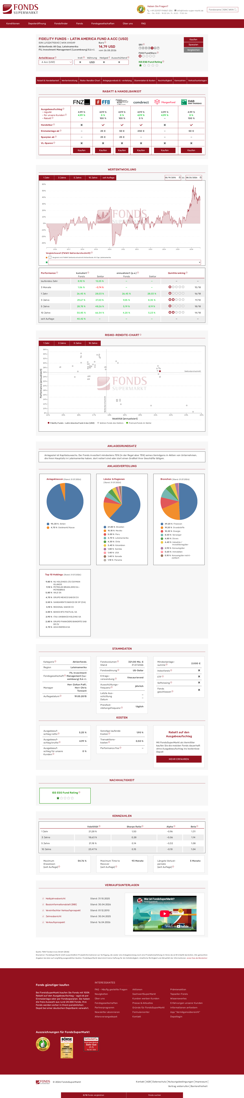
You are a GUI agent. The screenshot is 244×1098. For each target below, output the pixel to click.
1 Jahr (46, 177)
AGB (148, 1081)
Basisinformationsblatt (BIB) (61, 904)
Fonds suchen (154, 1095)
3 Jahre (62, 177)
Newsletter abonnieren (107, 1012)
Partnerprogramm (104, 1007)
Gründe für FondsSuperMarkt (148, 1007)
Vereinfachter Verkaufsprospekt (63, 910)
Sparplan (193, 44)
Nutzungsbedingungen (181, 1081)
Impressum (201, 1081)
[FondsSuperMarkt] (20, 9)
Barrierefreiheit (199, 1086)
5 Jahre (77, 177)
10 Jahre (93, 177)
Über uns (128, 23)
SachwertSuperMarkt (144, 994)
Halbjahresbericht (55, 898)
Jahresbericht (53, 916)
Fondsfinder (61, 23)
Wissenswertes (178, 998)
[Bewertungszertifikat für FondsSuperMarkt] (142, 9)
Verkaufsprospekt (55, 922)
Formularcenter (140, 1012)
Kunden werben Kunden (145, 998)
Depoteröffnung (37, 23)
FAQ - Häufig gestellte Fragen (111, 989)
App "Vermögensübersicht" (185, 1012)
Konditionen (13, 23)
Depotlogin (176, 1016)
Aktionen (137, 989)
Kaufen (193, 39)
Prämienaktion (178, 989)
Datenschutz (159, 1081)
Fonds (79, 23)
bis (183, 178)
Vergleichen (193, 50)
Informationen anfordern (183, 1007)
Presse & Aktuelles (142, 1003)
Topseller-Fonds (179, 994)
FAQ (143, 23)
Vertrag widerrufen (178, 1086)
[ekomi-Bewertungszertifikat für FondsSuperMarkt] (43, 1044)
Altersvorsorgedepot (106, 1016)
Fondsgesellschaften (102, 23)
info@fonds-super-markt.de (190, 10)
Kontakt (136, 1016)
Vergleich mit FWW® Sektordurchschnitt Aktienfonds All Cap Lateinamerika (81, 257)
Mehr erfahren (179, 759)
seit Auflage (108, 177)
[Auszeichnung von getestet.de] (91, 1044)
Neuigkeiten (101, 994)
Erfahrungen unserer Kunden (186, 1003)
